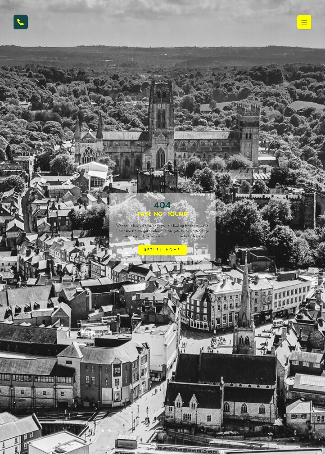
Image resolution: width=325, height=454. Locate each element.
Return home (162, 249)
